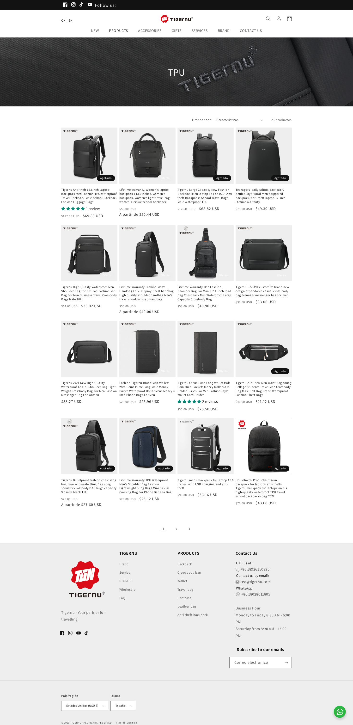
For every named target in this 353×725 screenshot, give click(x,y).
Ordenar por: (202, 120)
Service (124, 572)
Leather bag (186, 606)
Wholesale (127, 589)
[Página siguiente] (189, 529)
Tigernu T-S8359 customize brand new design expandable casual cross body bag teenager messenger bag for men (262, 291)
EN (70, 20)
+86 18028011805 (255, 594)
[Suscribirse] (286, 662)
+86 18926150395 (254, 569)
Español (121, 706)
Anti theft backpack (192, 615)
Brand (124, 564)
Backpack (184, 564)
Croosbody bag (189, 572)
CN (63, 20)
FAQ (122, 598)
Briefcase (184, 598)
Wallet (182, 581)
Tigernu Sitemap (126, 722)
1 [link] (163, 528)
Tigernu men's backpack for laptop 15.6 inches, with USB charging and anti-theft (205, 484)
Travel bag (185, 589)
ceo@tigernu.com (255, 581)
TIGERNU (75, 722)
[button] (96, 30)
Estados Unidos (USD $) (82, 706)
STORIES (125, 581)
